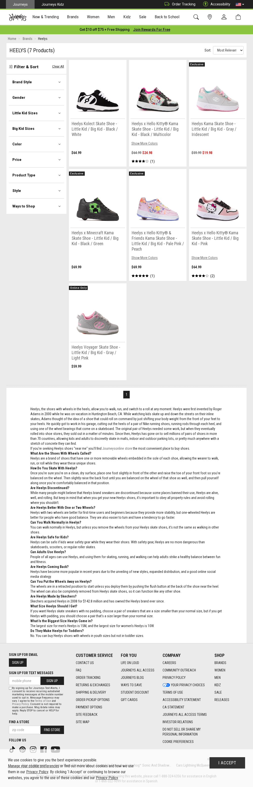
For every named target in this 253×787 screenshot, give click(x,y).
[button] (239, 4)
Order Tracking (183, 4)
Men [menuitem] (111, 16)
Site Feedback (86, 715)
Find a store (19, 722)
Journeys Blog (132, 678)
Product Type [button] (23, 175)
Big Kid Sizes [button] (23, 129)
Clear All (58, 66)
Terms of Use (173, 692)
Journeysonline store (117, 448)
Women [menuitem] (93, 16)
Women (219, 670)
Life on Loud (130, 663)
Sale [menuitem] (143, 16)
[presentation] (45, 17)
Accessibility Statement (182, 700)
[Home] (17, 17)
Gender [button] (18, 98)
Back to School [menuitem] (167, 16)
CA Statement (173, 707)
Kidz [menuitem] (127, 16)
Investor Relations (178, 722)
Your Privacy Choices (188, 685)
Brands (220, 663)
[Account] (225, 17)
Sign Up (17, 663)
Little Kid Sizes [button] (25, 113)
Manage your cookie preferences (33, 766)
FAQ (78, 670)
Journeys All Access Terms (185, 715)
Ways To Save (131, 685)
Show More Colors (144, 143)
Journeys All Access (137, 670)
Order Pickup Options (93, 700)
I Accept (227, 762)
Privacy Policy (174, 678)
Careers (169, 663)
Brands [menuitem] (73, 16)
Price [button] (16, 160)
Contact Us (85, 663)
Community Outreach (179, 670)
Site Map (82, 722)
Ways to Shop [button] (23, 206)
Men (217, 678)
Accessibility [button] (220, 4)
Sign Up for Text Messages (31, 673)
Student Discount (135, 692)
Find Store (52, 730)
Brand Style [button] (22, 82)
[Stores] (210, 17)
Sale (218, 692)
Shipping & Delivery (91, 692)
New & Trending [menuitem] (45, 16)
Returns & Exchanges (93, 685)
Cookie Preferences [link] (178, 742)
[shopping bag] (239, 17)
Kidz (217, 685)
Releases (221, 700)
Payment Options (89, 707)
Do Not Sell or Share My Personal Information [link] (182, 731)
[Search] (197, 17)
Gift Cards (129, 700)
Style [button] (16, 191)
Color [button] (17, 144)
